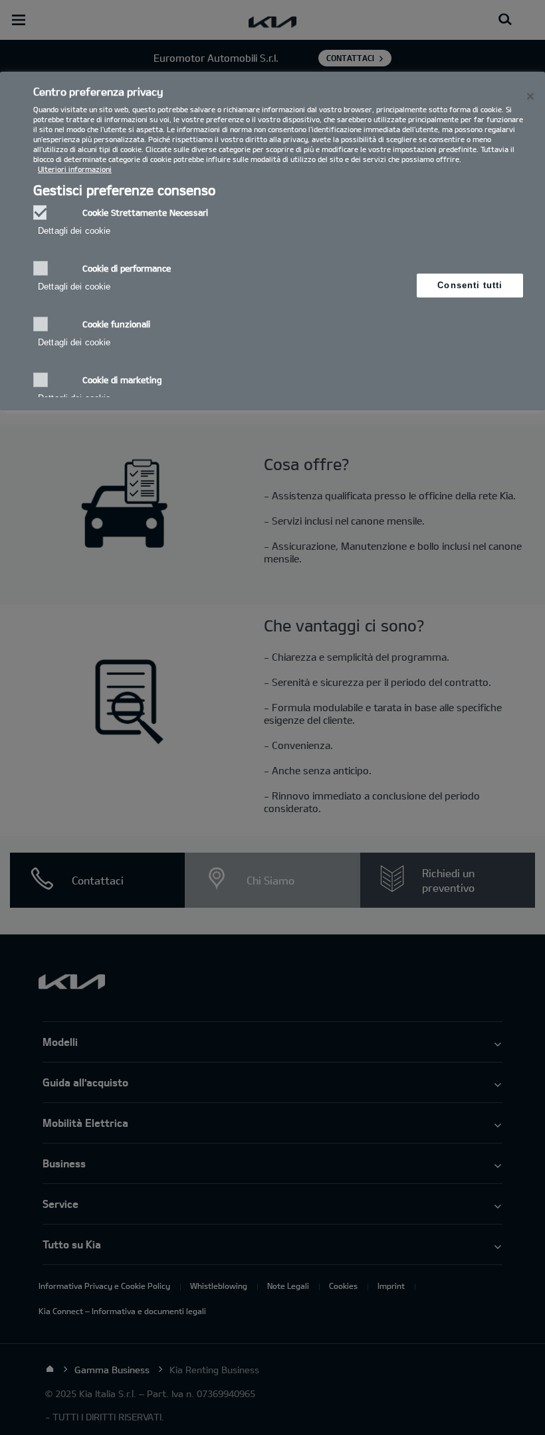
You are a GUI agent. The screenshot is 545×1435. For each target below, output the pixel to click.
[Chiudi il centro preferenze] (530, 96)
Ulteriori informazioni (75, 169)
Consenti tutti (469, 285)
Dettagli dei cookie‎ (74, 231)
